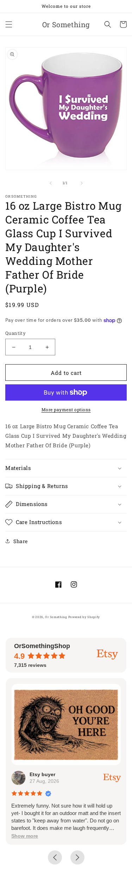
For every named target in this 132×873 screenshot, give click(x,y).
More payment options (66, 409)
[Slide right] (81, 183)
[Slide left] (50, 183)
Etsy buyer (42, 774)
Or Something (56, 617)
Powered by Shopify (84, 617)
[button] (9, 24)
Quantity (15, 333)
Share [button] (20, 541)
